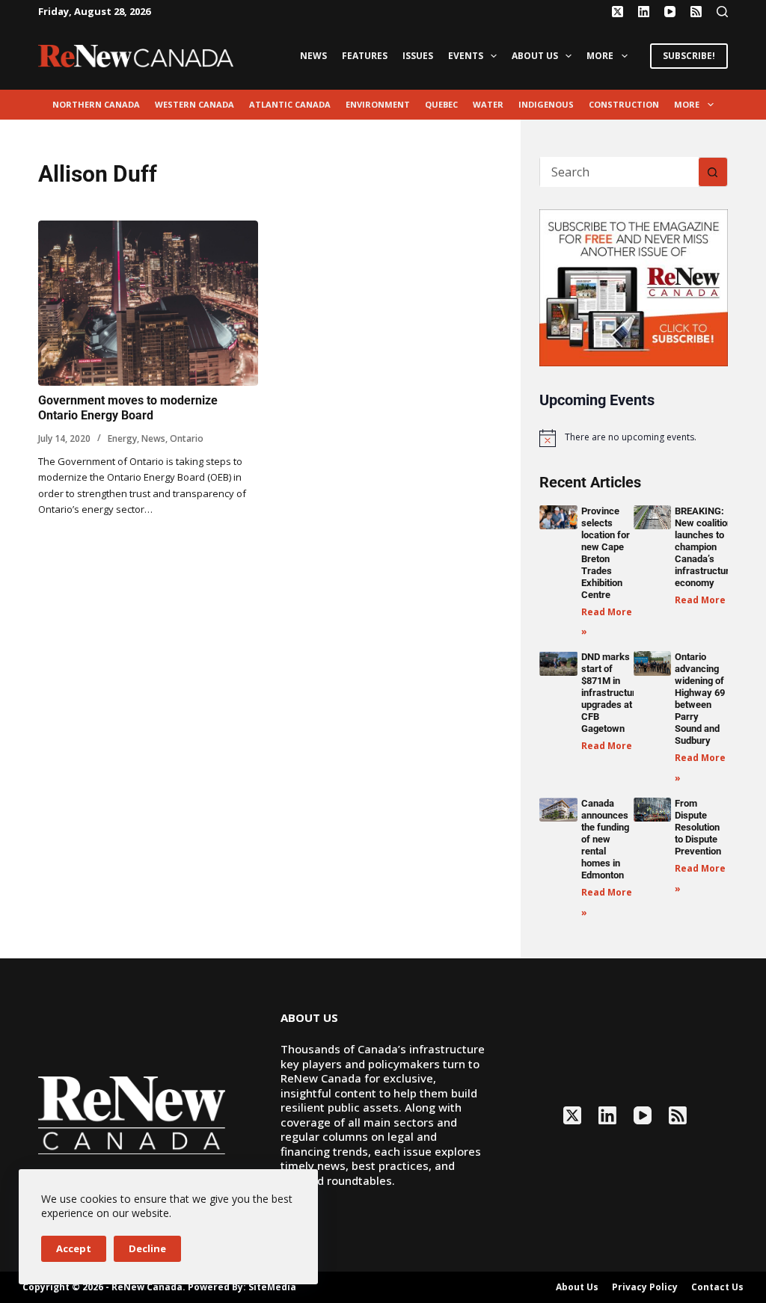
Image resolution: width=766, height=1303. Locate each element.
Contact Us (717, 1287)
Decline (147, 1248)
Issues (417, 55)
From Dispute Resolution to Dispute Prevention (698, 827)
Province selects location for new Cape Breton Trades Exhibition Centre (605, 552)
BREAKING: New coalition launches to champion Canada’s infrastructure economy (705, 546)
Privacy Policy (645, 1287)
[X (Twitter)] (617, 11)
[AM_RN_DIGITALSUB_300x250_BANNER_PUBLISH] (633, 286)
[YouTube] (669, 11)
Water (488, 104)
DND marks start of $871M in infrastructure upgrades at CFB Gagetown (611, 692)
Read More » (704, 600)
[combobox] (619, 172)
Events (465, 55)
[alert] (633, 438)
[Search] (722, 11)
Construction (624, 104)
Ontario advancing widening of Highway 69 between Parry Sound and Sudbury (700, 698)
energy (122, 438)
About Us (535, 55)
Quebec (441, 104)
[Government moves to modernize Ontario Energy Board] (148, 303)
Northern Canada (96, 104)
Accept (73, 1248)
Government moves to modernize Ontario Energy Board (128, 408)
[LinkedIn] (643, 11)
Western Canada (194, 104)
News (313, 55)
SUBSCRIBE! (689, 55)
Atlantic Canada (290, 104)
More (599, 55)
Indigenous (546, 104)
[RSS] (696, 11)
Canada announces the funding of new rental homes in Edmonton (605, 839)
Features (364, 55)
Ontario (186, 438)
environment (378, 104)
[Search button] (713, 172)
